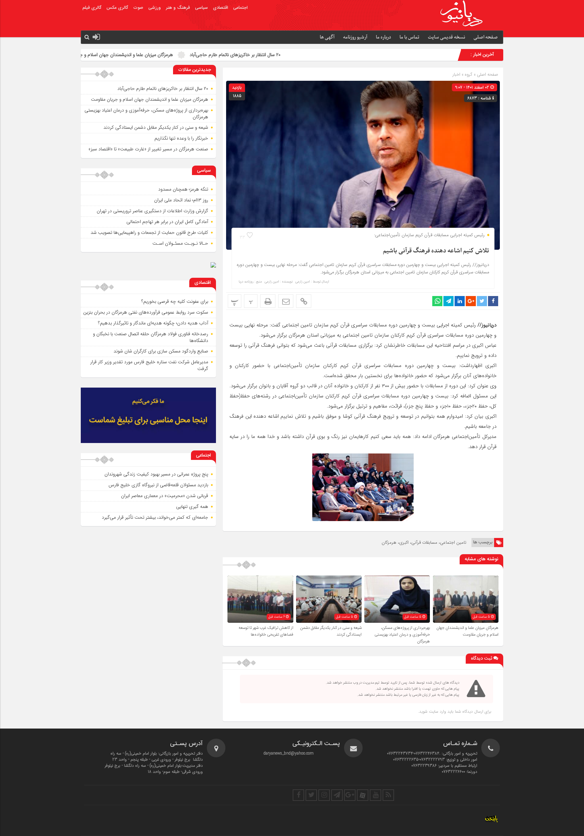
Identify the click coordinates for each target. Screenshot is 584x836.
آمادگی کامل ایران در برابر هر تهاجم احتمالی (167, 221)
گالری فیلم (91, 7)
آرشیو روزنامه (355, 37)
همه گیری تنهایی (192, 506)
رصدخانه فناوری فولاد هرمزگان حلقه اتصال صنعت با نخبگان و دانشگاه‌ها (150, 337)
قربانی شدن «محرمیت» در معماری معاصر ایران (164, 495)
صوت (138, 7)
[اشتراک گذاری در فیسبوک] (493, 301)
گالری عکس (117, 7)
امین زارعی (302, 282)
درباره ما (383, 37)
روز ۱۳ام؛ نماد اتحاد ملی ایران (181, 200)
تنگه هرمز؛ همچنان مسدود (183, 189)
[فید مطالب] (388, 795)
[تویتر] (311, 795)
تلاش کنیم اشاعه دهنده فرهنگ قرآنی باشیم (436, 250)
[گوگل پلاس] (350, 795)
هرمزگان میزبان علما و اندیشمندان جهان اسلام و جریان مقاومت (160, 54)
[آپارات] (362, 795)
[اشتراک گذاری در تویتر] (482, 301)
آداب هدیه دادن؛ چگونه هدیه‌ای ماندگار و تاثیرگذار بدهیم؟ (153, 323)
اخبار (456, 74)
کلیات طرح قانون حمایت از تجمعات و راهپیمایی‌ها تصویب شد (149, 232)
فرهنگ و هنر (178, 7)
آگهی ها (327, 37)
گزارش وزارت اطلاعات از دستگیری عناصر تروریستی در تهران (152, 211)
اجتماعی (240, 7)
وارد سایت (437, 711)
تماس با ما (409, 37)
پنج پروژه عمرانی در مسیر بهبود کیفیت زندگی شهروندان (156, 474)
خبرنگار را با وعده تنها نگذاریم (181, 138)
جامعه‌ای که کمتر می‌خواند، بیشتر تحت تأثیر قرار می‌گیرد (155, 517)
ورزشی (154, 7)
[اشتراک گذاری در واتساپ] (437, 301)
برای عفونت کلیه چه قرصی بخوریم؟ (174, 301)
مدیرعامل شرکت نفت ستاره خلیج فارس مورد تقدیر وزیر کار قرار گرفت (149, 365)
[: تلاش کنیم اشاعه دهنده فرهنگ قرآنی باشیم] (285, 301)
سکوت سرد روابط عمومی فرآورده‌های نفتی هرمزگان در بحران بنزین (145, 312)
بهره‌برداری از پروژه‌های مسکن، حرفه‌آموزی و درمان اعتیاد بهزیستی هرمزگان (402, 634)
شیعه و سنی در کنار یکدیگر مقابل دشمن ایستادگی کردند (155, 127)
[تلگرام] (337, 795)
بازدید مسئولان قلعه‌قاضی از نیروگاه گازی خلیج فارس (158, 485)
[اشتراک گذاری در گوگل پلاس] (471, 301)
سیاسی (201, 7)
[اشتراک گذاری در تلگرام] (448, 301)
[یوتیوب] (375, 795)
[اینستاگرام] (324, 795)
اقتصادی (220, 7)
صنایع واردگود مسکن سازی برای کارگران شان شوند (161, 351)
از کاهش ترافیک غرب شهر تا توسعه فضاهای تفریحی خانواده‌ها (266, 631)
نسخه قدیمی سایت (446, 37)
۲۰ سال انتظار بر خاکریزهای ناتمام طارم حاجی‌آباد (281, 54)
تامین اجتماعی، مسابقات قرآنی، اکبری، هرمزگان (424, 542)
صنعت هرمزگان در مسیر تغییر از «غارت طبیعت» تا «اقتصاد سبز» (148, 149)
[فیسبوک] (298, 795)
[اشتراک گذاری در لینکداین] (460, 301)
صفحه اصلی (485, 37)
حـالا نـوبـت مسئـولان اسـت (180, 243)
